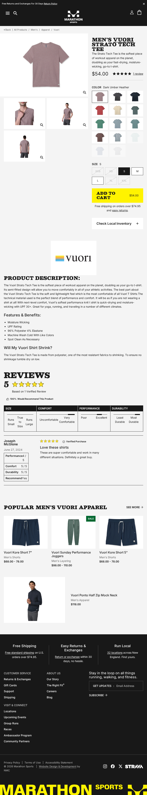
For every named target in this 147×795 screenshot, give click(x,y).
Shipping (9, 697)
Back (8, 29)
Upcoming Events (15, 717)
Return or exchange (67, 656)
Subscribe (96, 695)
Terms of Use (32, 762)
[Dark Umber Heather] (100, 97)
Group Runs (11, 723)
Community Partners (17, 741)
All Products (20, 29)
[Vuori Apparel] (73, 258)
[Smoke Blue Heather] (100, 151)
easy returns (120, 210)
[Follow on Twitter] (120, 766)
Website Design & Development (57, 766)
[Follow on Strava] (134, 766)
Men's (34, 29)
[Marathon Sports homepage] (73, 17)
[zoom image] (84, 93)
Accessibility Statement (59, 762)
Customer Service (17, 673)
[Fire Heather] (100, 110)
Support (9, 691)
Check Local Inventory (113, 223)
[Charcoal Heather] (117, 97)
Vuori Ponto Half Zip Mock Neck (94, 595)
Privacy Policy (12, 762)
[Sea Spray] (135, 137)
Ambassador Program (18, 735)
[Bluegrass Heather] (135, 124)
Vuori (56, 29)
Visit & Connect (15, 705)
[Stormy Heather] (117, 137)
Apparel (45, 29)
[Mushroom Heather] (117, 110)
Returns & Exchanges (17, 679)
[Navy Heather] (135, 97)
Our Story (53, 679)
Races (8, 729)
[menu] (11, 13)
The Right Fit (55, 685)
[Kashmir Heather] (135, 110)
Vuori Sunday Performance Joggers (71, 554)
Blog (49, 697)
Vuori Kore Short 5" (113, 552)
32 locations (114, 652)
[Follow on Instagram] (105, 766)
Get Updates (102, 685)
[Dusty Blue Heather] (117, 124)
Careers (52, 691)
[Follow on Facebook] (113, 766)
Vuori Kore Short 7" (18, 552)
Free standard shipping (19, 652)
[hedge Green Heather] (100, 124)
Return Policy (50, 3)
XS (111, 171)
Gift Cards (10, 685)
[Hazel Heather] (100, 137)
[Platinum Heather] (117, 151)
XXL (124, 180)
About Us (53, 673)
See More (133, 507)
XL (111, 180)
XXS (97, 171)
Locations (10, 711)
